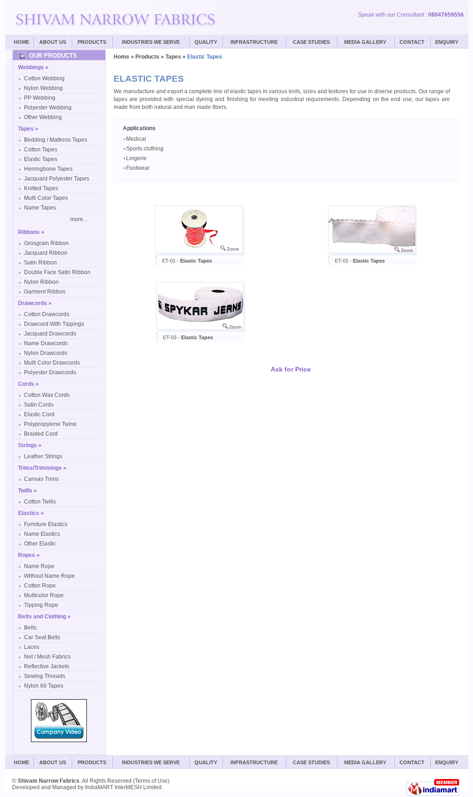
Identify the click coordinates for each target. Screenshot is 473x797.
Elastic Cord (39, 414)
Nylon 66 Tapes (43, 686)
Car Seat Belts (42, 637)
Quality (205, 42)
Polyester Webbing (48, 107)
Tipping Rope (41, 605)
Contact (412, 42)
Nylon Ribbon (41, 282)
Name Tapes (40, 207)
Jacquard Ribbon (45, 253)
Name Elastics (42, 534)
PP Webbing (39, 98)
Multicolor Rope (44, 595)
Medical (136, 139)
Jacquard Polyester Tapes (56, 178)
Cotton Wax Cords (47, 395)
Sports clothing (145, 148)
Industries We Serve (151, 42)
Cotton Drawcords (46, 314)
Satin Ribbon (40, 262)
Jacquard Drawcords (50, 333)
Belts (30, 627)
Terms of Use (151, 781)
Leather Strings (43, 456)
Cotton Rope (40, 585)
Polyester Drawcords (50, 372)
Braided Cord (41, 434)
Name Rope (39, 566)
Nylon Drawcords (45, 353)
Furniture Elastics (45, 524)
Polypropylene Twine (50, 424)
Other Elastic (40, 543)
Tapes (173, 57)
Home (21, 42)
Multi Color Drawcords (52, 363)
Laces (31, 647)
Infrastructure (254, 42)
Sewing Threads (44, 676)
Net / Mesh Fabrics (47, 656)
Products (92, 42)
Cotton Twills (40, 501)
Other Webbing (43, 117)
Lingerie (136, 158)
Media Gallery (365, 42)
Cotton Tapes (40, 149)
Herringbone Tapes (48, 169)
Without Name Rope (49, 576)
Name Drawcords (46, 343)
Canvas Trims (41, 479)
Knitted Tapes (41, 188)
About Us (52, 42)
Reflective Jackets (46, 666)
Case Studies (311, 762)
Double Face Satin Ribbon (57, 272)
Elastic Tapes (40, 159)
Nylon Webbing (43, 88)
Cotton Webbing (44, 78)
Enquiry (446, 42)
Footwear (138, 168)
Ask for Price (291, 369)
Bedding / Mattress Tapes (55, 140)
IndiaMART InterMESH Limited (123, 787)
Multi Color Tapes (46, 198)
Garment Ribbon (45, 291)
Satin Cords (39, 404)
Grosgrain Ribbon (46, 243)
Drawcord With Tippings (54, 324)
